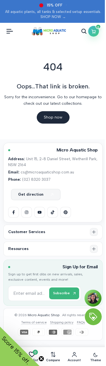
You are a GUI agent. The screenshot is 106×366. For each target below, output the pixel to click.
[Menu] (9, 31)
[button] (53, 232)
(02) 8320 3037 (36, 179)
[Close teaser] (41, 358)
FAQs (81, 322)
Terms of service (34, 322)
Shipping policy (61, 322)
